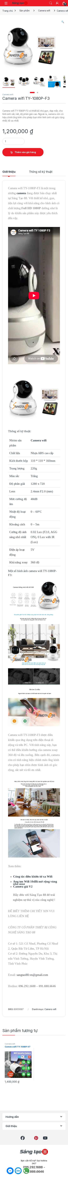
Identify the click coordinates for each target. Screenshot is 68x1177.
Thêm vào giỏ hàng (25, 152)
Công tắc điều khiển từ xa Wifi (32, 876)
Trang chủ (7, 10)
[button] (62, 22)
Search (50, 3)
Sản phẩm (24, 10)
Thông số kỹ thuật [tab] (41, 171)
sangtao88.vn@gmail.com (32, 974)
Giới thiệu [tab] (8, 171)
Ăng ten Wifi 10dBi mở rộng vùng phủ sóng (35, 883)
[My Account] (57, 3)
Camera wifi (44, 10)
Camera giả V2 (23, 886)
